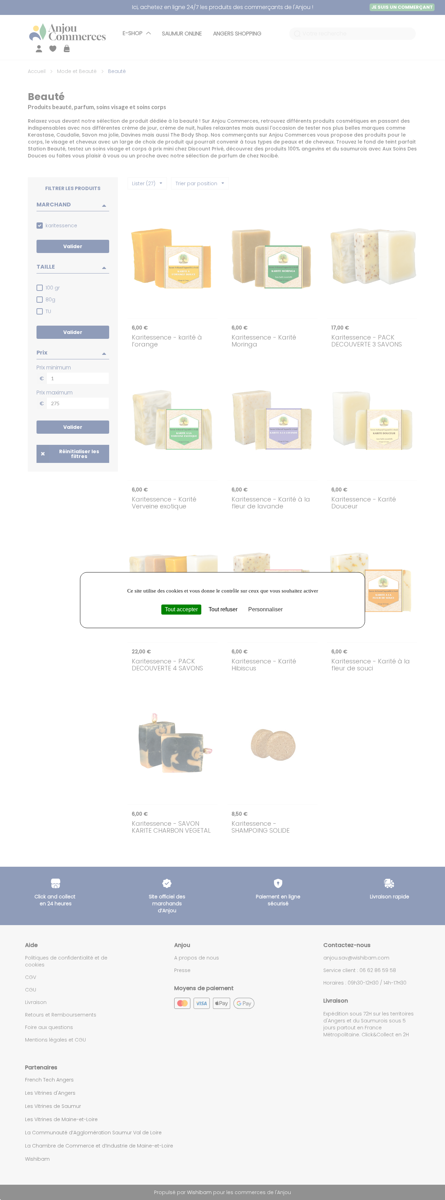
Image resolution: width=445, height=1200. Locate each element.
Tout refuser (223, 609)
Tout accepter (181, 609)
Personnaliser (265, 609)
